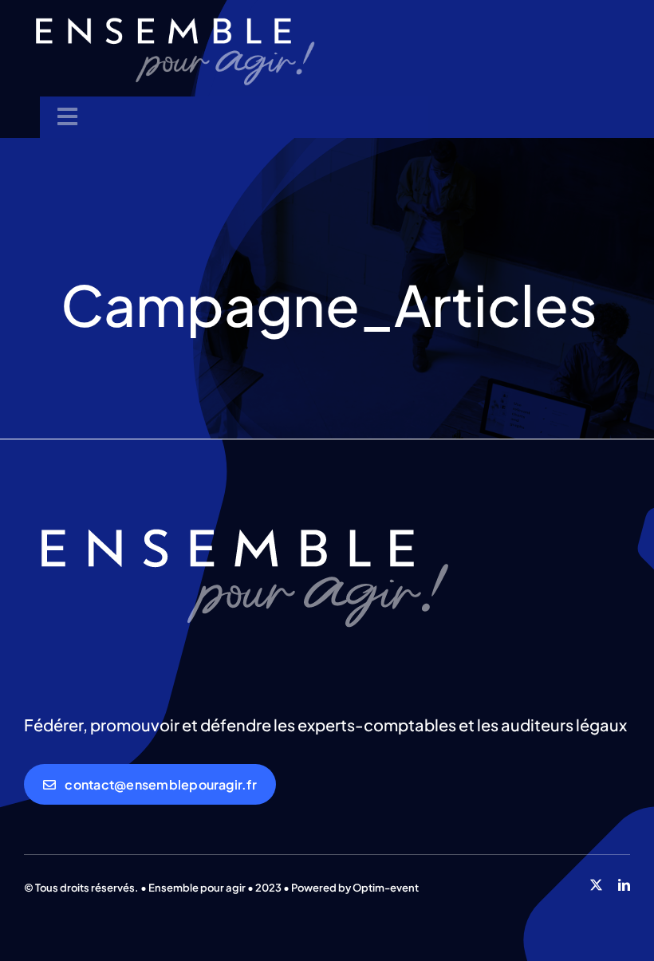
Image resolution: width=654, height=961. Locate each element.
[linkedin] (624, 885)
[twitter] (596, 885)
